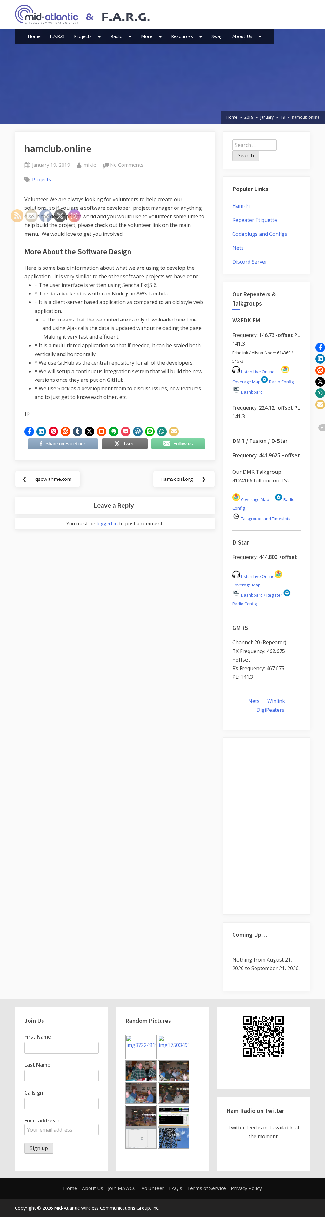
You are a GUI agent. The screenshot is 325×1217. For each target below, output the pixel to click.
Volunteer (153, 1188)
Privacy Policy (246, 1188)
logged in (107, 523)
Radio (116, 36)
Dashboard (251, 392)
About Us (242, 36)
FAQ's (175, 1188)
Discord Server (249, 261)
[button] (29, 431)
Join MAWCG (122, 1188)
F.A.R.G (57, 36)
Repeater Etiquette (254, 219)
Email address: (41, 1120)
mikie (89, 164)
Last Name (37, 1064)
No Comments (126, 165)
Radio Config (281, 382)
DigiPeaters (270, 709)
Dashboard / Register (261, 595)
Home (34, 36)
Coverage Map (254, 499)
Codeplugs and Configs (259, 233)
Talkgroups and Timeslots (265, 518)
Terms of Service (206, 1188)
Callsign (33, 1092)
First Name (37, 1036)
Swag (217, 36)
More (146, 36)
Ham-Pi (241, 205)
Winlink (276, 701)
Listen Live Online (257, 371)
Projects (83, 36)
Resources (182, 36)
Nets (238, 247)
